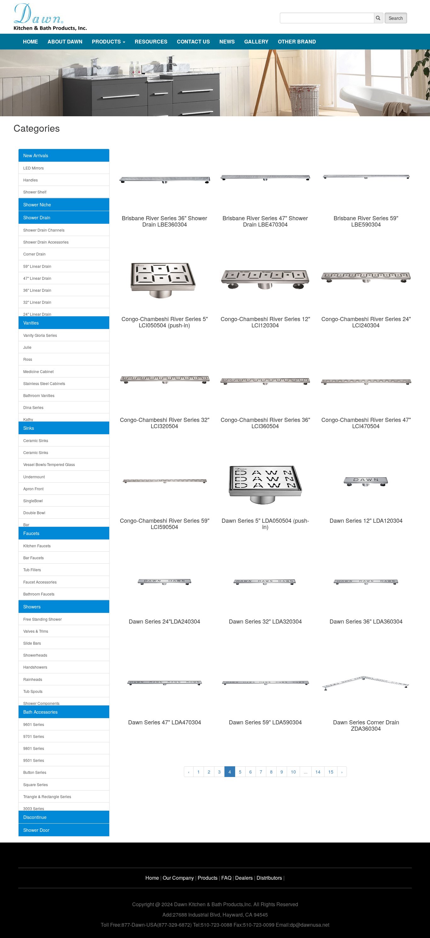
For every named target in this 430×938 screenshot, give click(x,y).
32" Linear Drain (37, 302)
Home (152, 877)
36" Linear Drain (37, 290)
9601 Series (33, 724)
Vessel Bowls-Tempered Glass (49, 464)
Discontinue (35, 817)
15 (330, 771)
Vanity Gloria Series (40, 335)
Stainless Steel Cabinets (44, 383)
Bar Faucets (33, 557)
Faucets (31, 533)
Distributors (269, 877)
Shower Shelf (34, 191)
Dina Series (33, 407)
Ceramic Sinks (35, 440)
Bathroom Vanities (38, 395)
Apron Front (33, 488)
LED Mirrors (33, 167)
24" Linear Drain (37, 314)
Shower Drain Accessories (46, 242)
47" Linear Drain (37, 278)
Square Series (35, 784)
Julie (27, 347)
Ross (27, 359)
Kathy (28, 419)
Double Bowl (34, 512)
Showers (32, 606)
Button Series (34, 772)
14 (317, 771)
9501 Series (33, 760)
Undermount (34, 476)
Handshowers (35, 667)
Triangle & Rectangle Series (47, 796)
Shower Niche (37, 204)
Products (208, 877)
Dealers (244, 877)
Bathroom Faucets (38, 593)
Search (396, 18)
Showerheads (35, 655)
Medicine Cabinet (38, 371)
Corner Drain (34, 253)
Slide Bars (32, 643)
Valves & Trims (35, 631)
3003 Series (33, 808)
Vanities (31, 322)
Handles (30, 179)
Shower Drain (36, 217)
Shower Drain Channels (44, 230)
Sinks (28, 428)
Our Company (178, 877)
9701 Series (33, 736)
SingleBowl (33, 500)
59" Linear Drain (37, 266)
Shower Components (41, 703)
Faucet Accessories (40, 581)
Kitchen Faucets (37, 545)
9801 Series (33, 748)
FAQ (226, 877)
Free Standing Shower (42, 619)
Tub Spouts (32, 691)
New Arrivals (35, 155)
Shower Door (36, 830)
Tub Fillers (32, 569)
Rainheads (32, 679)
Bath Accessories (40, 712)
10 (293, 771)
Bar (26, 524)
